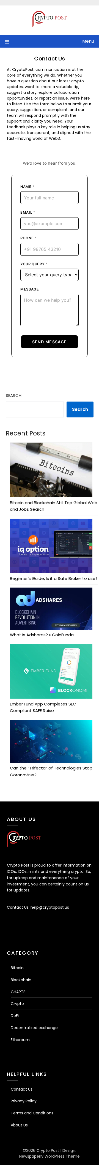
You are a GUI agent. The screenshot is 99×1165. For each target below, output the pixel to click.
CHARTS (18, 992)
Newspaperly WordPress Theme (49, 1156)
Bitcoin (17, 968)
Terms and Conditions (32, 1113)
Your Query (34, 264)
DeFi (15, 1015)
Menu (88, 41)
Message (29, 289)
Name (27, 187)
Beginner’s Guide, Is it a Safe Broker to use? (54, 578)
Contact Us (21, 1089)
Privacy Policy (24, 1101)
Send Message (49, 341)
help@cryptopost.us (50, 907)
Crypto (17, 1003)
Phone (28, 238)
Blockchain (21, 980)
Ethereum (20, 1039)
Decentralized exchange (34, 1027)
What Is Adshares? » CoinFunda (42, 635)
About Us (19, 1125)
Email (27, 212)
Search (13, 395)
